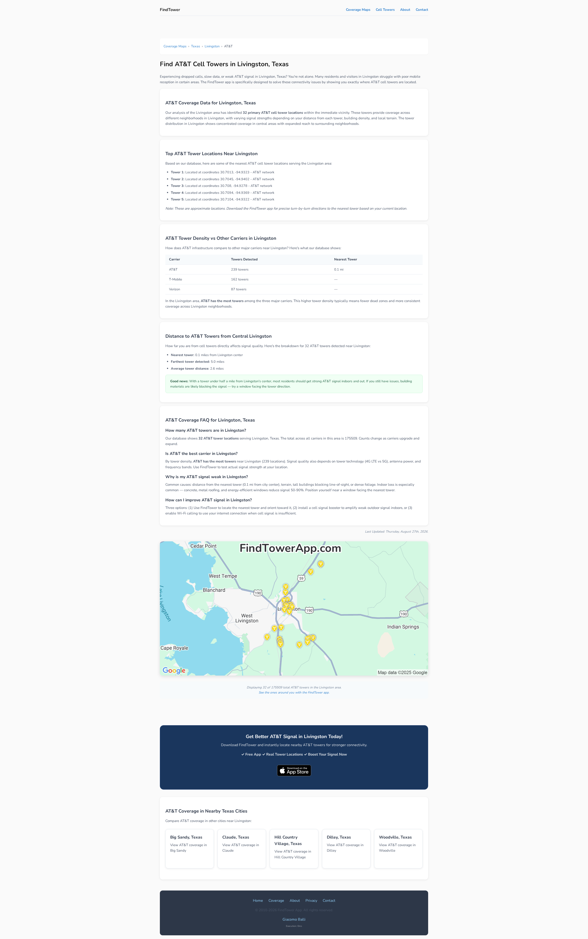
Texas (195, 46)
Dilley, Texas (339, 837)
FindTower (170, 9)
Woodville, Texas (395, 837)
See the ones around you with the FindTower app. (294, 692)
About (405, 9)
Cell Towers (385, 9)
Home (258, 900)
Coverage (276, 900)
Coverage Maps (358, 9)
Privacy (311, 900)
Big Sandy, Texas (186, 837)
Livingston (212, 46)
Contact (422, 9)
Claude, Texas (235, 837)
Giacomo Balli (294, 919)
